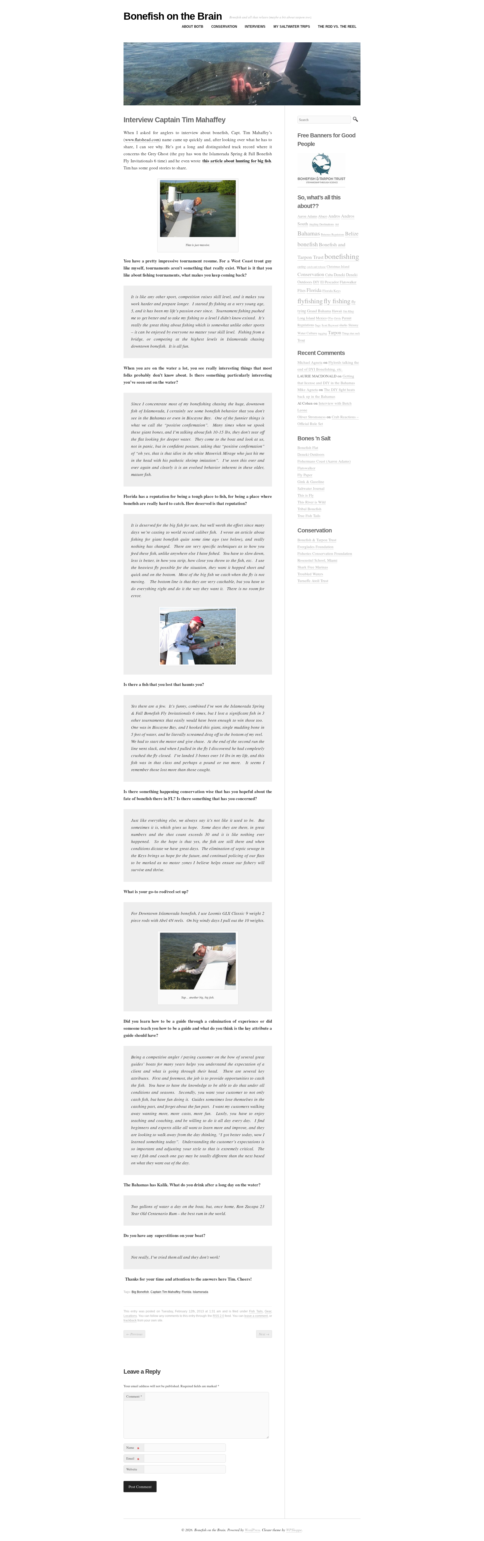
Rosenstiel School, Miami (317, 560)
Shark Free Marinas (312, 566)
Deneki (339, 274)
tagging (322, 333)
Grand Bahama (319, 310)
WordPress (252, 1529)
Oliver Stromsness (311, 416)
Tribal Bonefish (309, 508)
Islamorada (200, 1292)
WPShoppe (294, 1529)
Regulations (305, 325)
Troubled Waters (310, 573)
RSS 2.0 (218, 1316)
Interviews (255, 26)
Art (337, 224)
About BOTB (192, 26)
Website (131, 1469)
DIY (316, 282)
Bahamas (308, 233)
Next (264, 1334)
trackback (130, 1320)
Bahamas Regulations (332, 234)
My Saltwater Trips (292, 26)
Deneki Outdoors (310, 454)
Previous (134, 1334)
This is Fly (305, 495)
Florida (186, 1292)
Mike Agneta (307, 389)
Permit (346, 318)
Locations (130, 1316)
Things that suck (351, 333)
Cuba (329, 274)
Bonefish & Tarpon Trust (316, 539)
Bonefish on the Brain (173, 16)
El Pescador (329, 281)
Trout (301, 340)
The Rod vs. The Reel (337, 26)
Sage (318, 325)
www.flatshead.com (142, 139)
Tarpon (334, 332)
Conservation (224, 26)
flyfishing (310, 300)
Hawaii (337, 311)
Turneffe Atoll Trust (312, 580)
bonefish (307, 244)
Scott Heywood (330, 325)
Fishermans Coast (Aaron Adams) (324, 461)
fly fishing (337, 300)
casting (301, 266)
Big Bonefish (140, 1292)
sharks (343, 325)
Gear (268, 1311)
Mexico (321, 318)
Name (132, 1448)
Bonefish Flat (307, 447)
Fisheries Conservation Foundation (324, 553)
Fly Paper (304, 474)
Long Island (306, 318)
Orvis (337, 318)
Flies (301, 290)
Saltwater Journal (310, 488)
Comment (134, 1396)
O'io (330, 318)
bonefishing (341, 256)
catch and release (316, 266)
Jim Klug (348, 311)
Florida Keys (331, 290)
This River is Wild (311, 501)
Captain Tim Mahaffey (165, 1292)
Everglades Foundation (315, 546)
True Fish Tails (308, 515)
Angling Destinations (321, 224)
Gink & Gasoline (310, 481)
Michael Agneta (309, 362)
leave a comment (256, 1316)
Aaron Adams (307, 216)
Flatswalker (348, 282)
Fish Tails (255, 1311)
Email (132, 1459)
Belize (351, 233)
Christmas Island (338, 266)
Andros (334, 216)
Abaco (322, 216)
